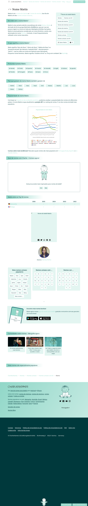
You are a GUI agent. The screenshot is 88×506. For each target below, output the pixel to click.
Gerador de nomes (14, 407)
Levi (66, 85)
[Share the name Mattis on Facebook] (38, 240)
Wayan (14, 289)
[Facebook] (63, 401)
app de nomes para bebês (47, 311)
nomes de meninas (25, 394)
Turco (46, 72)
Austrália (34, 399)
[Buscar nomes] (66, 2)
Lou (20, 279)
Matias (44, 25)
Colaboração (12, 430)
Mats (27, 85)
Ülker (19, 289)
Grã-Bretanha (40, 401)
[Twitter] (60, 401)
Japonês (73, 68)
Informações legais (24, 430)
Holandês (48, 68)
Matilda (23, 33)
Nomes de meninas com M (65, 25)
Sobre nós (72, 428)
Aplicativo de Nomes (79, 1)
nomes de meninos (38, 394)
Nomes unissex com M (64, 38)
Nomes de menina (34, 1)
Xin (22, 286)
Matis (20, 85)
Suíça (30, 403)
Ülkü (25, 289)
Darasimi (13, 293)
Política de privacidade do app (32, 428)
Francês (38, 68)
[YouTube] (66, 401)
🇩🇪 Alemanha (12, 204)
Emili (27, 275)
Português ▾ (65, 408)
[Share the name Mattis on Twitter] (41, 240)
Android (33, 390)
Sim (41, 188)
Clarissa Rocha (46, 260)
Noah (35, 85)
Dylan (18, 282)
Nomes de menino (45, 1)
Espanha (71, 151)
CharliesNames (12, 375)
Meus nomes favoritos (79, 504)
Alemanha (28, 399)
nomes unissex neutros (24, 15)
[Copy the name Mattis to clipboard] (49, 240)
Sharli (26, 286)
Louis (73, 85)
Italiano (64, 68)
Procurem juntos (66, 504)
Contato (10, 428)
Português (22, 72)
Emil (42, 85)
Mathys (20, 89)
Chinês (21, 68)
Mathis (12, 85)
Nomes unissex (56, 1)
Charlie (25, 279)
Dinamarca (16, 401)
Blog (63, 1)
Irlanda (10, 403)
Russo (31, 72)
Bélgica (44, 399)
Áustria (35, 403)
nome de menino (36, 13)
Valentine (13, 279)
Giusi (11, 286)
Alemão (12, 68)
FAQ (65, 428)
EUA (22, 401)
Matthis (59, 85)
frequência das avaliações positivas (27, 100)
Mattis (11, 275)
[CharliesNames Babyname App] (15, 2)
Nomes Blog (12, 410)
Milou (25, 293)
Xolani (24, 282)
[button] (33, 225)
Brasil (66, 151)
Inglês (56, 68)
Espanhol (29, 68)
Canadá (10, 401)
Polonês (12, 72)
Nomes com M (68, 18)
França (33, 401)
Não (46, 188)
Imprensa (18, 428)
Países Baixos (17, 403)
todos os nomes (19, 396)
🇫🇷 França (11, 207)
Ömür (16, 286)
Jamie (13, 282)
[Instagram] (70, 401)
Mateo (12, 89)
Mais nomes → (19, 296)
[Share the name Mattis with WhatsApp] (44, 240)
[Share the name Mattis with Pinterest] (47, 240)
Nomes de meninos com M (65, 31)
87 (72, 42)
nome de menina (22, 13)
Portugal (61, 151)
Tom (17, 275)
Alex (20, 293)
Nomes (25, 1)
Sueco (38, 72)
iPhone (39, 390)
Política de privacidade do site (53, 428)
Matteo (50, 85)
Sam (22, 275)
